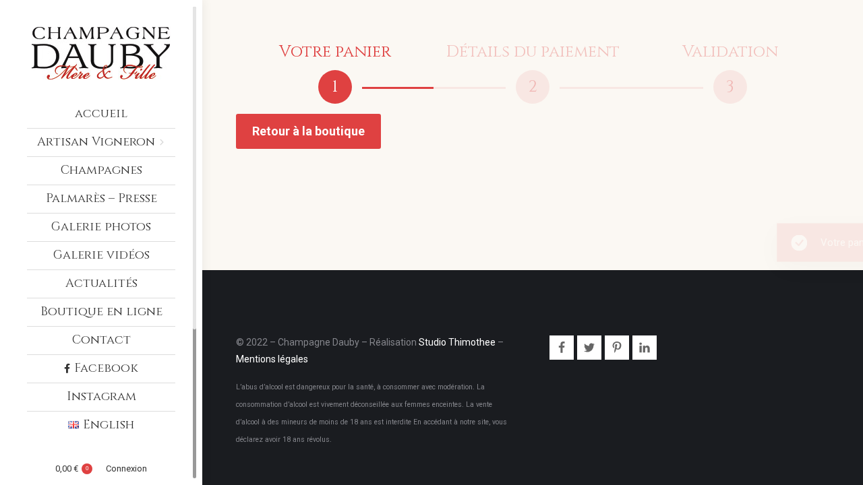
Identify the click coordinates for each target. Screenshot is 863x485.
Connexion (126, 468)
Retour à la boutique (308, 131)
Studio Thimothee (457, 342)
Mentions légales (272, 359)
